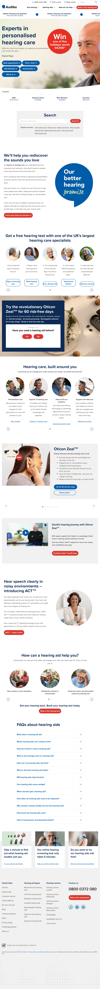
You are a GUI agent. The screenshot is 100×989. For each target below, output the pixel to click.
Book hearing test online (52, 130)
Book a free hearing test (87, 7)
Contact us (73, 883)
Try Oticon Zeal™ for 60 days (65, 553)
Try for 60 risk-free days (65, 487)
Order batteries (7, 900)
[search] (96, 2)
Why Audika (15, 421)
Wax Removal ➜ (10, 68)
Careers (5, 887)
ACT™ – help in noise (14, 632)
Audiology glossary (9, 927)
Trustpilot (5, 91)
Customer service (8, 896)
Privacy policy (7, 922)
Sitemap (53, 952)
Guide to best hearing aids (32, 915)
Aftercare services (85, 421)
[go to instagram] (77, 907)
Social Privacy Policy (44, 952)
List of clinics (51, 923)
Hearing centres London (52, 888)
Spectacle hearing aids (33, 921)
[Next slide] (91, 290)
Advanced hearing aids (61, 424)
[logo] (9, 7)
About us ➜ (10, 74)
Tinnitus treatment (9, 913)
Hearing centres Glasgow (52, 902)
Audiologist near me (54, 919)
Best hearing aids (41, 133)
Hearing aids (39, 130)
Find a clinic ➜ (31, 63)
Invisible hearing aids (32, 903)
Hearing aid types (32, 883)
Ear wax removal (67, 130)
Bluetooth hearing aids (32, 898)
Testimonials (6, 892)
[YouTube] (83, 907)
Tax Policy (24, 952)
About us (5, 931)
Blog (3, 909)
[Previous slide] (8, 290)
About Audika (74, 127)
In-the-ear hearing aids (32, 894)
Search (74, 121)
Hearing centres (53, 883)
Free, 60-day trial (50, 284)
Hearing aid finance (68, 282)
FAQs (4, 918)
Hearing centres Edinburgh (52, 895)
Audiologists (51, 914)
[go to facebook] (71, 907)
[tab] (33, 7)
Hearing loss (51, 127)
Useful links (7, 883)
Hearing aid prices (63, 127)
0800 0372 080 (83, 889)
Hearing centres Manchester (52, 909)
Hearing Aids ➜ (29, 68)
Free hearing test (40, 127)
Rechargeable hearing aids (32, 908)
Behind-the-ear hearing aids (33, 888)
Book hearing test (31, 282)
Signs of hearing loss (13, 282)
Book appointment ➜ (11, 63)
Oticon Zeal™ (64, 492)
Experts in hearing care (38, 421)
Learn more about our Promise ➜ (18, 215)
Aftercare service (87, 284)
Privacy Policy (32, 952)
